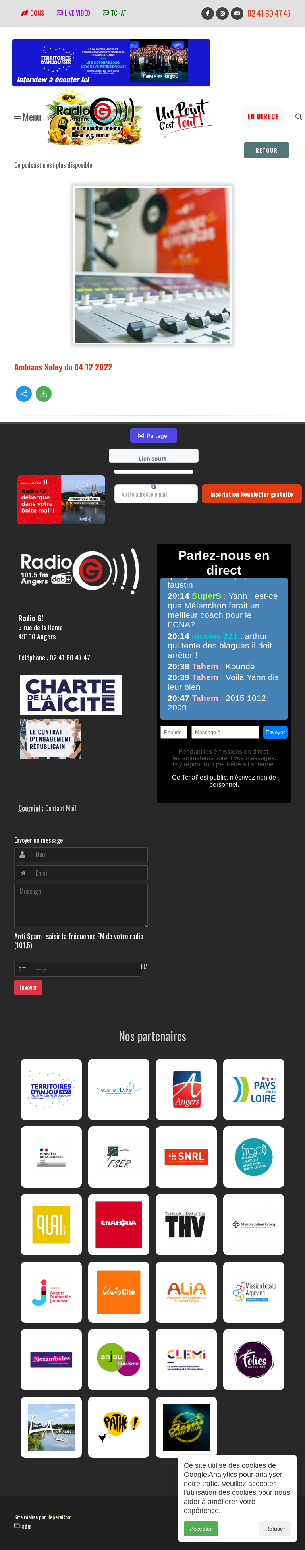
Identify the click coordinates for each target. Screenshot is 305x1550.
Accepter (201, 1528)
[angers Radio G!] (186, 1089)
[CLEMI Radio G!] (186, 1360)
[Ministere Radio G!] (51, 1157)
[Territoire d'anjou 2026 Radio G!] (51, 1089)
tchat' (118, 13)
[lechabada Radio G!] (119, 1224)
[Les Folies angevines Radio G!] (254, 1360)
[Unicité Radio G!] (119, 1292)
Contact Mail (60, 808)
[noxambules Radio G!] (51, 1360)
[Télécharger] (44, 394)
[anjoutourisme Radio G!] (119, 1360)
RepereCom (59, 1517)
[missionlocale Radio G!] (254, 1292)
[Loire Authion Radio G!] (51, 1427)
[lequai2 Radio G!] (51, 1224)
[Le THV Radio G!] (186, 1224)
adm (25, 1525)
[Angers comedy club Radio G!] (186, 1427)
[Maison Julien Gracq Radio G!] (254, 1224)
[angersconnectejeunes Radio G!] (51, 1292)
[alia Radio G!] (186, 1292)
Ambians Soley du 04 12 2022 (63, 366)
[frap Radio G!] (254, 1157)
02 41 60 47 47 (269, 13)
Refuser (275, 1528)
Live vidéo (76, 13)
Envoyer (28, 987)
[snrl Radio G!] (186, 1157)
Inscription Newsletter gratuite (251, 494)
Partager (153, 435)
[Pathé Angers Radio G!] (119, 1427)
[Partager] (24, 394)
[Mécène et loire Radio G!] (119, 1089)
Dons (36, 13)
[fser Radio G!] (119, 1157)
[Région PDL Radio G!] (254, 1089)
